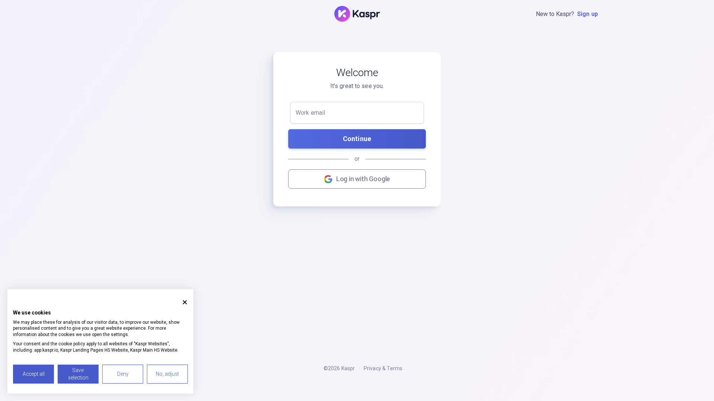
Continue (357, 139)
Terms (394, 368)
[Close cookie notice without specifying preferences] (185, 302)
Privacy (372, 368)
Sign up (587, 13)
